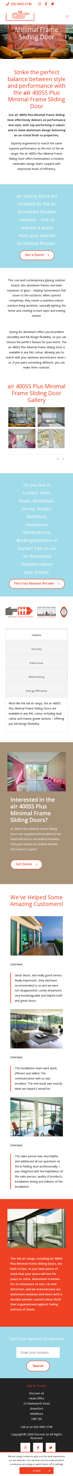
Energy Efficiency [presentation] (36, 691)
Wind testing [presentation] (36, 677)
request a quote (26, 849)
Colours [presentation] (36, 635)
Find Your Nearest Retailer (34, 583)
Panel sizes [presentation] (36, 663)
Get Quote (24, 864)
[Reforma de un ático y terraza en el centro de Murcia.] (22, 417)
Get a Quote (34, 255)
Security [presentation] (36, 649)
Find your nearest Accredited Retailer (34, 844)
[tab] (37, 635)
